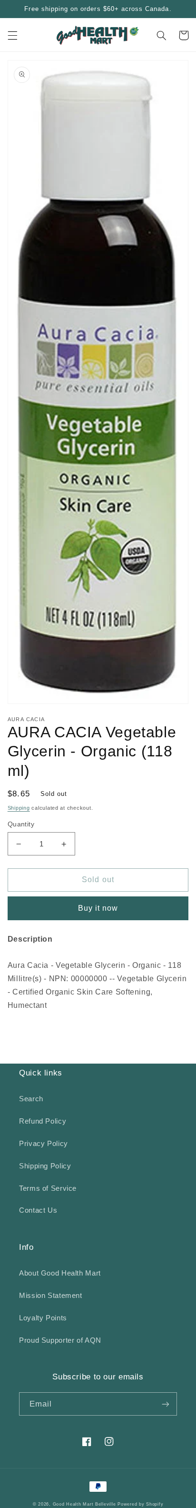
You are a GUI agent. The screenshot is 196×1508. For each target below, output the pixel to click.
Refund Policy (42, 1121)
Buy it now (98, 908)
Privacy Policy (43, 1143)
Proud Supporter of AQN (60, 1340)
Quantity (21, 824)
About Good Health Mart (60, 1273)
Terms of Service (48, 1188)
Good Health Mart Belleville (84, 1504)
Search (31, 1099)
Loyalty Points (43, 1318)
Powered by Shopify (140, 1504)
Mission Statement (50, 1295)
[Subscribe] (165, 1404)
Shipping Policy (45, 1166)
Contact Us (38, 1210)
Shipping (19, 808)
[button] (12, 35)
